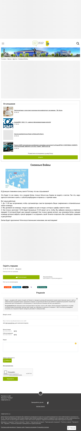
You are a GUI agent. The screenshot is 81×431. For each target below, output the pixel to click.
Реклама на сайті (6, 396)
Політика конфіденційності (8, 427)
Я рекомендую (22, 277)
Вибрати (8, 360)
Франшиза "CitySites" (7, 398)
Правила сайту (20, 427)
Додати (40, 157)
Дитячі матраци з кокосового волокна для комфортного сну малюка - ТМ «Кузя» (38, 110)
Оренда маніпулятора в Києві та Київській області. (29, 134)
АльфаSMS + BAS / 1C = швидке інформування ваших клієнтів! (32, 122)
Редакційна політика (43, 427)
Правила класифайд (31, 427)
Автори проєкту (40, 406)
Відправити (10, 379)
